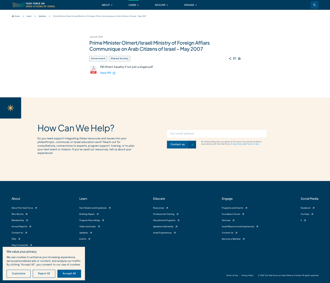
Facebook (306, 208)
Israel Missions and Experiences (238, 227)
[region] (44, 263)
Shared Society (120, 58)
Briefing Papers (87, 214)
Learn (132, 4)
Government (98, 58)
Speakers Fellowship (163, 227)
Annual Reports (19, 227)
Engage (189, 4)
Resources (158, 208)
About (106, 4)
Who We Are (17, 214)
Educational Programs (164, 220)
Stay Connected (20, 245)
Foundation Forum (231, 214)
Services (226, 220)
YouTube (305, 214)
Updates (83, 233)
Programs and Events (232, 208)
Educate (160, 4)
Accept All (69, 273)
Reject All (44, 273)
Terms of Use (253, 144)
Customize (18, 273)
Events (82, 239)
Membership (18, 220)
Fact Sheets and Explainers (93, 208)
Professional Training (163, 214)
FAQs (14, 239)
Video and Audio (87, 227)
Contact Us (17, 233)
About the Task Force (22, 208)
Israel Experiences (162, 233)
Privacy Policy (237, 144)
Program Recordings (89, 220)
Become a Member (231, 239)
